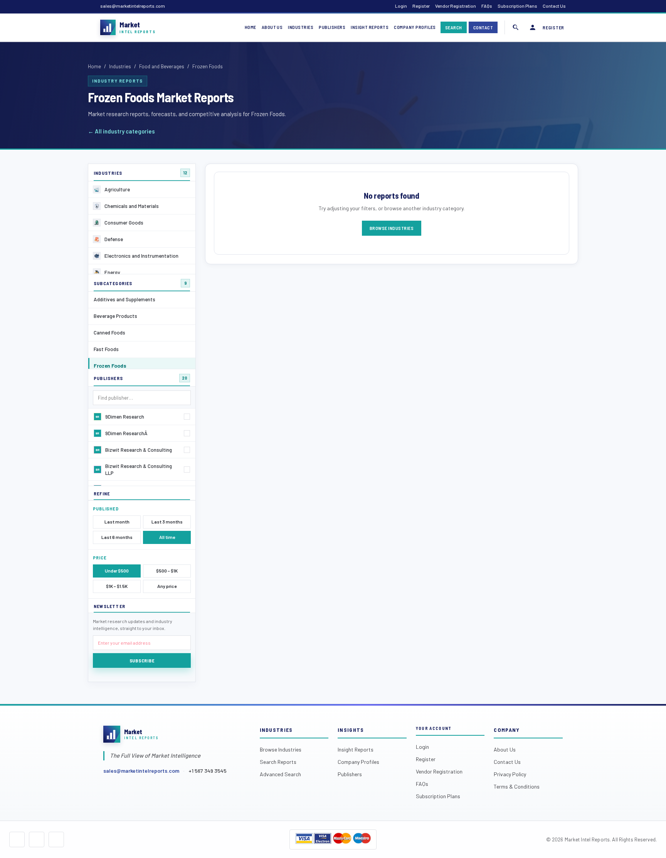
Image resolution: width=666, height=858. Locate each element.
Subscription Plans (517, 5)
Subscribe (142, 660)
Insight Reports (369, 27)
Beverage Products (115, 315)
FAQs (486, 5)
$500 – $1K (167, 570)
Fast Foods (106, 349)
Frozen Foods (110, 365)
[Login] (533, 27)
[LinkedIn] (56, 839)
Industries (300, 27)
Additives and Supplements (124, 299)
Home (250, 27)
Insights (351, 729)
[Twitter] (36, 839)
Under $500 (117, 570)
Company (507, 729)
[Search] (516, 27)
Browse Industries (392, 228)
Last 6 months (117, 537)
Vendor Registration (455, 5)
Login (401, 5)
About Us (272, 27)
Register (421, 5)
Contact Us (554, 5)
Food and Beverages (161, 66)
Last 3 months (167, 521)
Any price (167, 586)
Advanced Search (280, 774)
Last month (117, 521)
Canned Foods (109, 332)
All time (167, 537)
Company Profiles (415, 27)
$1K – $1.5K (117, 586)
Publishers (332, 27)
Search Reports (278, 761)
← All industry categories (121, 131)
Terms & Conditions (517, 786)
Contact (483, 27)
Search (453, 27)
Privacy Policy (510, 774)
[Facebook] (17, 839)
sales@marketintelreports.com (132, 5)
